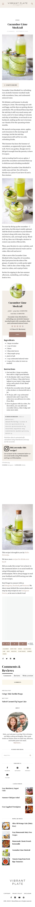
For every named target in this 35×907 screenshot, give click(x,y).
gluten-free (27, 648)
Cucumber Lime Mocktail (21, 850)
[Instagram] (15, 897)
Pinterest (25, 586)
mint (8, 651)
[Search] (30, 755)
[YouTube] (19, 897)
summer (29, 651)
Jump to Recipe (11, 85)
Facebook (16, 586)
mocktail (14, 651)
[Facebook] (3, 658)
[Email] (14, 658)
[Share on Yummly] (23, 644)
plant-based (22, 651)
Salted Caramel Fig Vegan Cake (14, 701)
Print (17, 334)
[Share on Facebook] (14, 644)
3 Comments (11, 31)
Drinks (17, 20)
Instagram (8, 586)
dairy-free (13, 648)
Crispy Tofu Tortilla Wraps (12, 694)
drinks (20, 648)
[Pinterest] (10, 658)
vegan (4, 653)
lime (4, 651)
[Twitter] (6, 658)
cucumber (6, 648)
